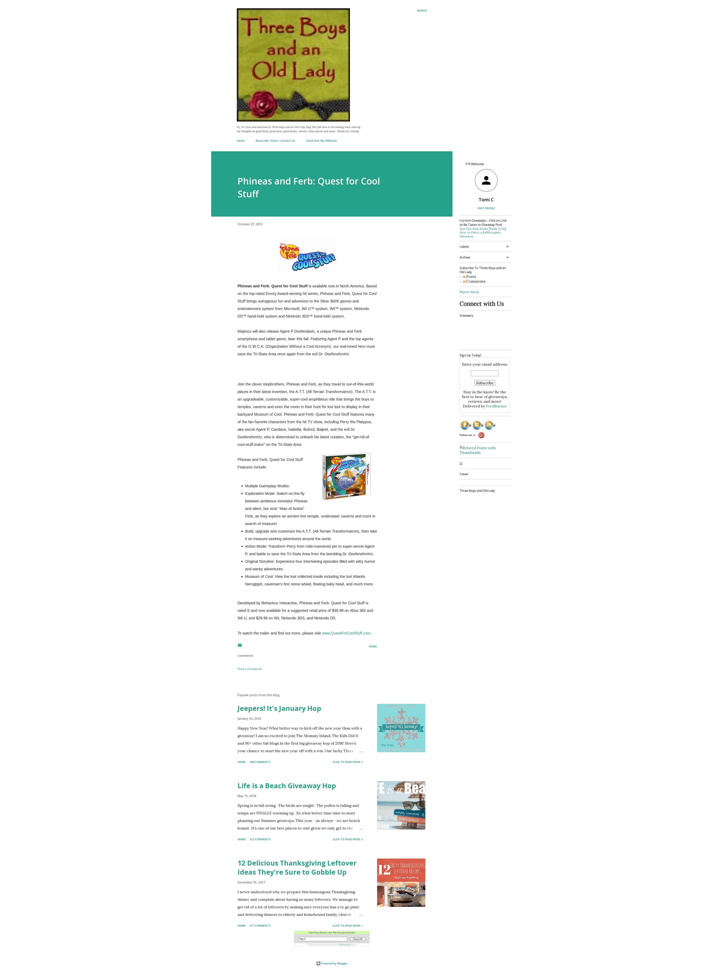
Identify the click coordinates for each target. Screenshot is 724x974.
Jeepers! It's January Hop (279, 708)
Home (241, 140)
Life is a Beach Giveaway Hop (287, 785)
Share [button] (373, 646)
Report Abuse (469, 292)
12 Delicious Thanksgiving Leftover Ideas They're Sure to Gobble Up (297, 867)
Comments (475, 281)
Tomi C (486, 199)
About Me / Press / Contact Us (275, 140)
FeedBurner (496, 406)
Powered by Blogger (334, 963)
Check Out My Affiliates (321, 140)
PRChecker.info (345, 945)
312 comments (259, 839)
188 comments (259, 762)
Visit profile (486, 208)
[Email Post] (240, 646)
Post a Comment (250, 669)
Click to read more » (348, 762)
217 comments (259, 925)
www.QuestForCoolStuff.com (346, 633)
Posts (470, 276)
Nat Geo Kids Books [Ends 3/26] (483, 229)
